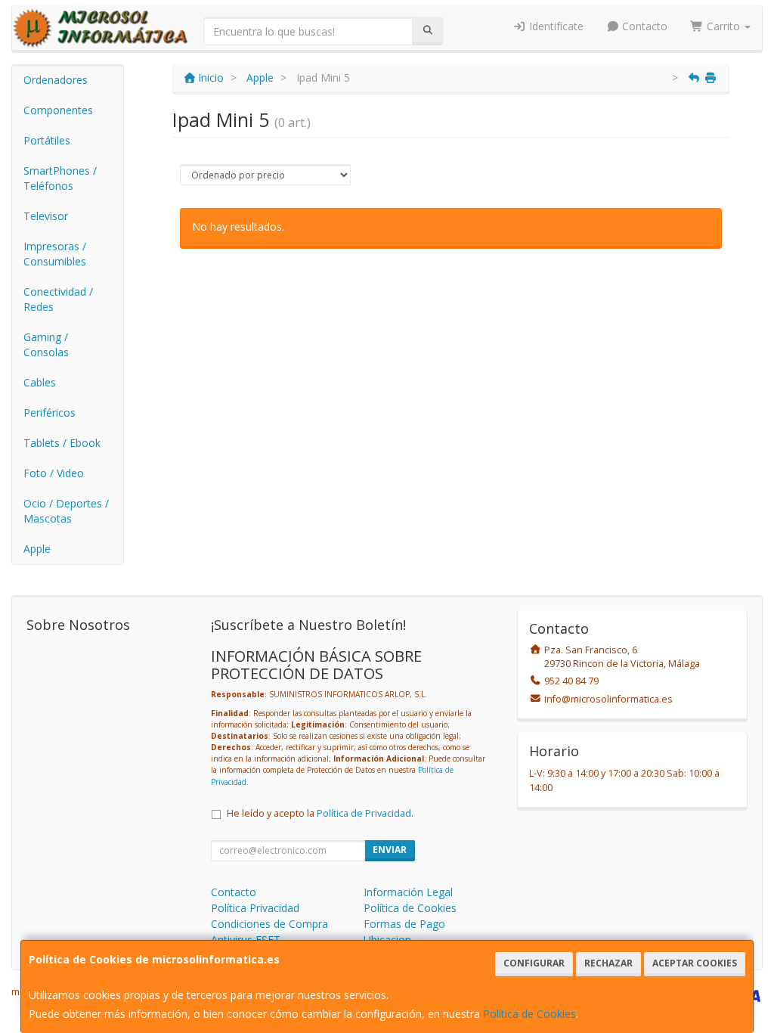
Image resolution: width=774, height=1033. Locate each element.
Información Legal (408, 892)
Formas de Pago (404, 924)
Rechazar (608, 963)
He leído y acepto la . (320, 813)
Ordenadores (55, 80)
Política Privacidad (255, 908)
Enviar (390, 849)
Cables (39, 382)
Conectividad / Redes (58, 299)
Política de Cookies (529, 1014)
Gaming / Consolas (46, 344)
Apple (37, 548)
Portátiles (46, 140)
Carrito (723, 26)
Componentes (58, 110)
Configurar (534, 963)
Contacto (643, 26)
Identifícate (555, 26)
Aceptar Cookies (694, 963)
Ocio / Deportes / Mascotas (66, 511)
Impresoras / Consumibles (54, 253)
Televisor (45, 216)
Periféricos (49, 412)
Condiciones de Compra (269, 924)
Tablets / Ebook (62, 443)
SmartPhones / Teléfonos (60, 178)
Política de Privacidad (364, 813)
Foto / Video (53, 473)
